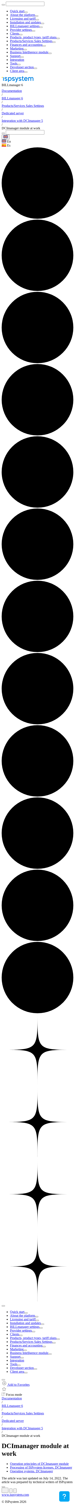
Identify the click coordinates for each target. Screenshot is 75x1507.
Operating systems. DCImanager (31, 1471)
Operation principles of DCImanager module (39, 1463)
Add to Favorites (18, 1384)
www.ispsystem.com (15, 1494)
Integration (17, 59)
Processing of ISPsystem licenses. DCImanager (41, 1467)
